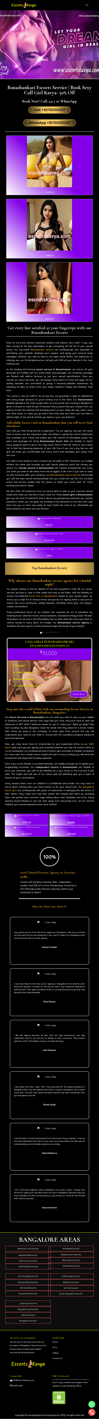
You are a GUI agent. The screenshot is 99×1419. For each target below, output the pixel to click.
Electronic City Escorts (28, 1248)
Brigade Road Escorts (28, 1309)
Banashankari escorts (42, 349)
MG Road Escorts (28, 1288)
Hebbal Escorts (28, 1315)
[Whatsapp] (91, 1404)
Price (54, 1347)
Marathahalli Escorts (28, 1255)
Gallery (55, 1353)
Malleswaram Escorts (71, 1254)
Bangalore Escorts (28, 1320)
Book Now (79, 694)
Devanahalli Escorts (28, 1293)
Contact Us (57, 1358)
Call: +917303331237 (49, 110)
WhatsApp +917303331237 (50, 123)
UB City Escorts (71, 1288)
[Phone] (91, 1412)
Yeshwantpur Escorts (28, 1266)
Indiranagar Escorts (71, 1276)
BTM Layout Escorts (28, 1260)
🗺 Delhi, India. (16, 1385)
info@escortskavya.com (23, 1380)
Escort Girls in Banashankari (43, 596)
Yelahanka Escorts (71, 1266)
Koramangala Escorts (28, 1276)
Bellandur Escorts (71, 1282)
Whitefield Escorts (71, 1248)
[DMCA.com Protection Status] (58, 1403)
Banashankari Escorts (28, 1282)
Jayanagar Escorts (28, 1303)
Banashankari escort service (65, 475)
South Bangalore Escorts (70, 1293)
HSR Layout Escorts (71, 1260)
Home (55, 1342)
